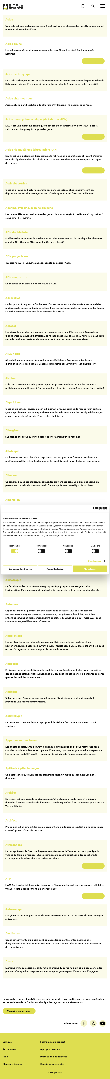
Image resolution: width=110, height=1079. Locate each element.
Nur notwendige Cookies (20, 569)
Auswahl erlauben (55, 569)
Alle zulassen (90, 569)
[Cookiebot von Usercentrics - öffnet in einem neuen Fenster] (95, 509)
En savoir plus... (93, 61)
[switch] (41, 551)
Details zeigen (94, 561)
